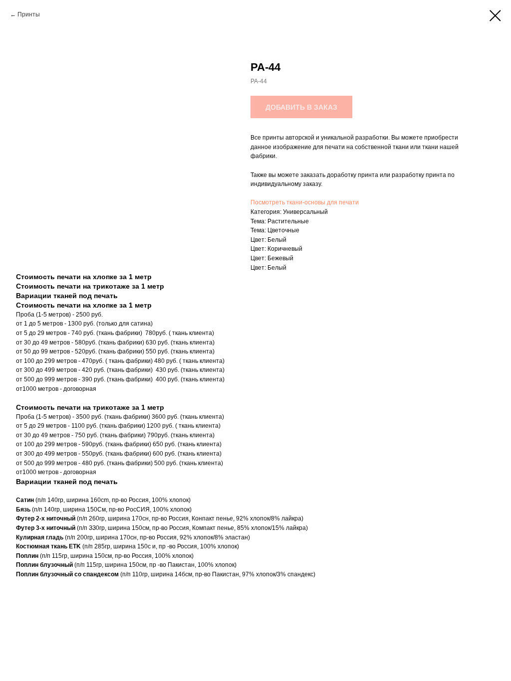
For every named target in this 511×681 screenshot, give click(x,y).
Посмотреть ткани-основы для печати (305, 202)
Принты (28, 14)
